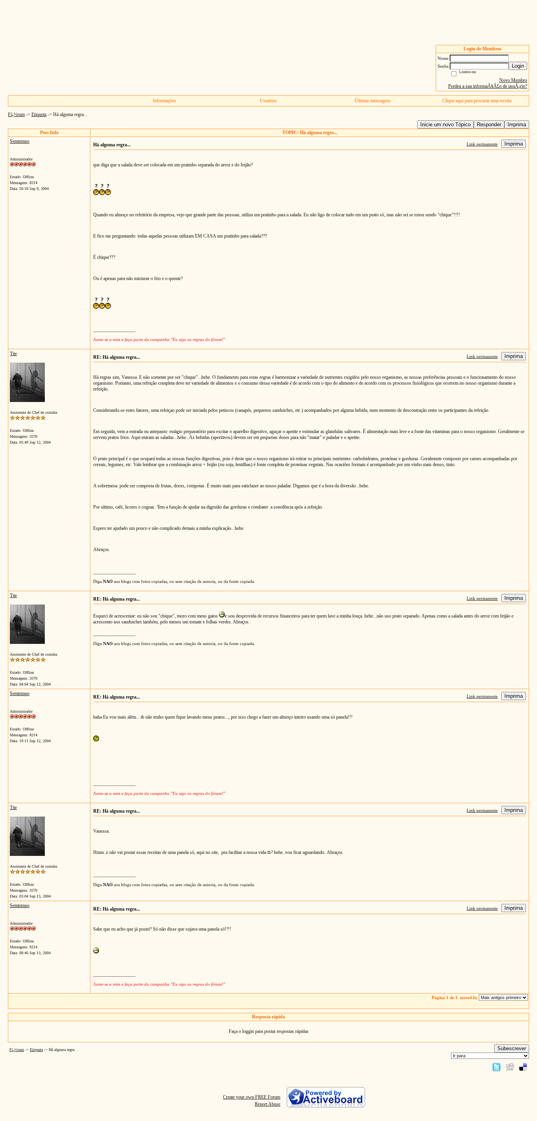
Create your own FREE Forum (251, 1097)
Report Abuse (267, 1104)
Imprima (517, 124)
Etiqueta (38, 114)
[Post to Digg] (510, 1066)
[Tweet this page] (496, 1066)
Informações (164, 100)
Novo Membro (513, 80)
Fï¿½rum (16, 114)
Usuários (268, 100)
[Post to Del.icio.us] (523, 1066)
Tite (13, 353)
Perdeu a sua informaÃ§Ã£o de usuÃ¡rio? (487, 86)
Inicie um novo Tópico (445, 124)
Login (518, 66)
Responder (489, 124)
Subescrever (511, 1048)
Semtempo (19, 141)
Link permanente (482, 144)
